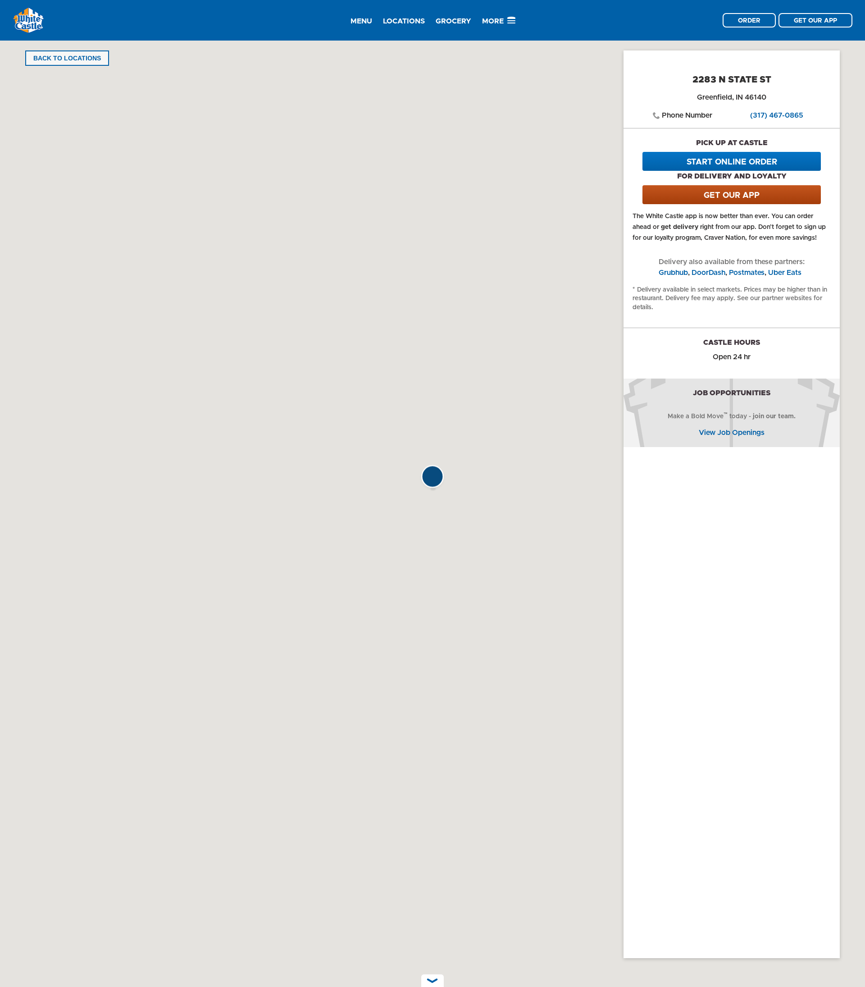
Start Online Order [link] (732, 161)
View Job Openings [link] (732, 432)
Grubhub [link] (673, 272)
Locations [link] (404, 21)
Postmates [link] (747, 272)
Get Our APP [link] (732, 195)
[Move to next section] (432, 980)
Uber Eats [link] (784, 272)
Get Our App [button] (815, 20)
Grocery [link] (453, 21)
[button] (432, 479)
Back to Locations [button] (67, 58)
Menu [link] (361, 21)
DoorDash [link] (708, 272)
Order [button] (749, 20)
